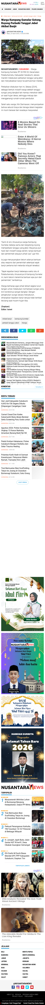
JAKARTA (26, 958)
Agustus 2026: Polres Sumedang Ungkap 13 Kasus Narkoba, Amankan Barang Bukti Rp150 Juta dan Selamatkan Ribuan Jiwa (15, 432)
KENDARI (26, 961)
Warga (39, 16)
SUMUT (25, 977)
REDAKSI (18, 994)
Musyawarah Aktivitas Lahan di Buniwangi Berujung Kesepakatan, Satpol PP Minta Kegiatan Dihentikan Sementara (17, 804)
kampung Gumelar (17, 16)
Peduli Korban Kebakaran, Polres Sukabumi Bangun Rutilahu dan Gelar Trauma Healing (15, 444)
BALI (2, 952)
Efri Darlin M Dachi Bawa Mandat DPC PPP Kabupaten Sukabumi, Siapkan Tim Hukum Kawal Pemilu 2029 (17, 857)
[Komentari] (40, 330)
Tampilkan (39, 387)
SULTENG (4, 974)
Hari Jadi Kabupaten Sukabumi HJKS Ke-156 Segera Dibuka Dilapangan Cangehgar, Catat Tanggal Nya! (14, 405)
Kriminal (4, 964)
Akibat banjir (7, 16)
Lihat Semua (22, 482)
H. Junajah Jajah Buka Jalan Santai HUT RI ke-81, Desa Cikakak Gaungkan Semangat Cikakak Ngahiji (17, 844)
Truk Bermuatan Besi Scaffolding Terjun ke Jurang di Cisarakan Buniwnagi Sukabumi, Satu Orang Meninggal (15, 472)
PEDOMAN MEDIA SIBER (30, 994)
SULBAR (4, 971)
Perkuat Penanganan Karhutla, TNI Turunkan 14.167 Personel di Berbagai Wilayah (18, 829)
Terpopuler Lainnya (23, 866)
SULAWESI (26, 968)
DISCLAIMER (29, 996)
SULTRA (25, 974)
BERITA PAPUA (28, 952)
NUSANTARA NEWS (24, 9)
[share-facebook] (14, 330)
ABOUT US (10, 994)
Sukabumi (8, 9)
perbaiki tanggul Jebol (30, 16)
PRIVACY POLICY (17, 996)
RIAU (3, 968)
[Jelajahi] (42, 3)
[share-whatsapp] (31, 330)
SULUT (3, 977)
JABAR (15, 9)
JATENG (4, 961)
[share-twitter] (22, 330)
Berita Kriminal (29, 955)
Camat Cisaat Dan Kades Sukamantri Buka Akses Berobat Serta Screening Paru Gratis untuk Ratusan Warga (15, 418)
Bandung (4, 955)
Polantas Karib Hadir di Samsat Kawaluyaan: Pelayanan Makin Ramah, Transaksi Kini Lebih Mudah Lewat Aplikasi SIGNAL (14, 458)
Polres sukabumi (38, 9)
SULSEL (25, 971)
